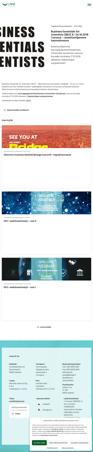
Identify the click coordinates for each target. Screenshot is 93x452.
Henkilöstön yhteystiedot (68, 379)
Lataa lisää (45, 327)
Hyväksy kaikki (39, 443)
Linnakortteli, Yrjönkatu (41, 384)
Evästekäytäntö (52, 448)
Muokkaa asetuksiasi (79, 443)
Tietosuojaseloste (67, 448)
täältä (28, 100)
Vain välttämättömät (58, 443)
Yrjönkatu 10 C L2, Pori (45, 389)
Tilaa (17, 413)
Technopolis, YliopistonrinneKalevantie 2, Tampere (42, 371)
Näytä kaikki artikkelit (18, 110)
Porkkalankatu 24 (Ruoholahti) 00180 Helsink (17, 370)
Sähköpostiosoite (19, 407)
